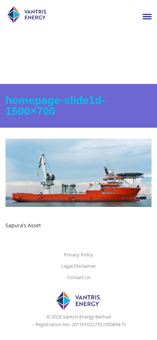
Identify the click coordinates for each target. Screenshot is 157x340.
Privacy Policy (78, 254)
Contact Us (79, 277)
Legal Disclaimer (78, 266)
